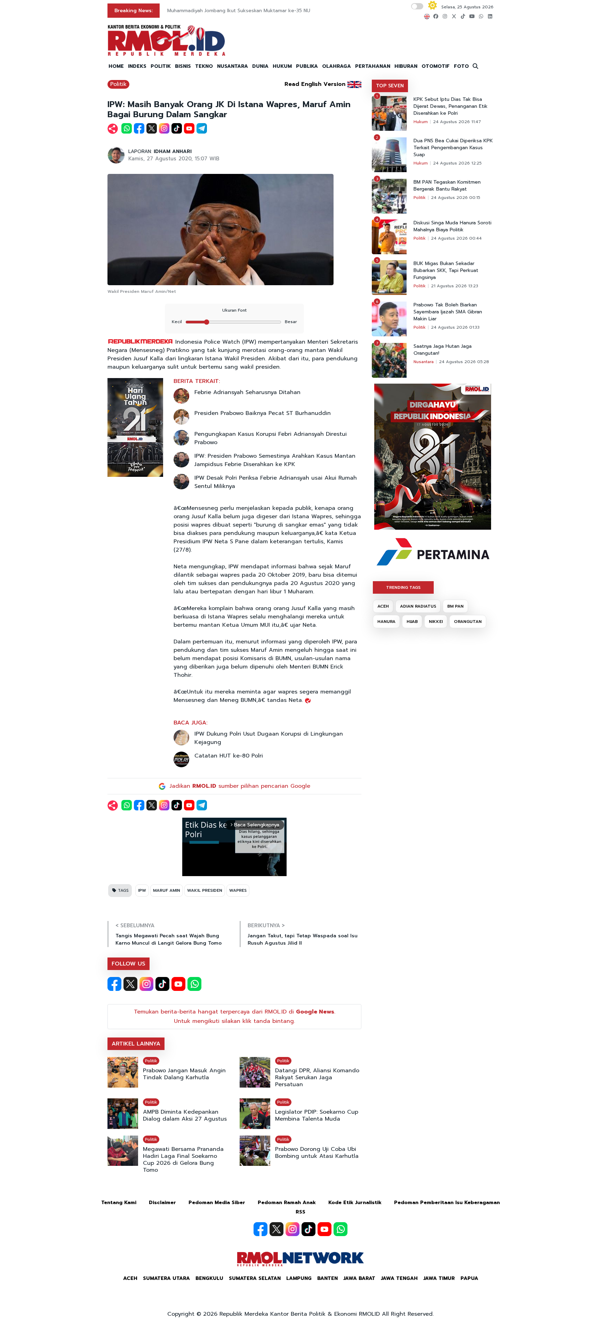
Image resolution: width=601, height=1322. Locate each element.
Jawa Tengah (399, 1278)
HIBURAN (405, 66)
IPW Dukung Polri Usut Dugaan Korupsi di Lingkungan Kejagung (268, 738)
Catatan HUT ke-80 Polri (228, 756)
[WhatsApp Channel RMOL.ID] (194, 984)
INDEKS (137, 66)
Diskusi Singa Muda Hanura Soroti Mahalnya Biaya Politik (452, 226)
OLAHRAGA (336, 66)
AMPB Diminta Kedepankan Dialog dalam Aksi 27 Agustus (185, 1115)
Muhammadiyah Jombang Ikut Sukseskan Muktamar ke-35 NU (238, 11)
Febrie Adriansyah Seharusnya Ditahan (247, 392)
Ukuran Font (234, 310)
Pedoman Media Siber (217, 1202)
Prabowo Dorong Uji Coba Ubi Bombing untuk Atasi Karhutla (317, 1153)
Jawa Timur (439, 1278)
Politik (118, 84)
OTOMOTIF (436, 66)
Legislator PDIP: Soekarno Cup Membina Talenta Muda (316, 1115)
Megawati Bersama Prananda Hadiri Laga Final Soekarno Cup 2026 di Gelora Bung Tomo (183, 1159)
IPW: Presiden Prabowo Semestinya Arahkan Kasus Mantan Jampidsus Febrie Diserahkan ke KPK (274, 460)
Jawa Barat (359, 1278)
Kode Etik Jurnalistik (355, 1202)
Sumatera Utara (166, 1278)
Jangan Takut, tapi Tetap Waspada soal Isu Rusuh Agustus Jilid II (303, 939)
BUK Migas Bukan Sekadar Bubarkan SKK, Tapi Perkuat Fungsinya (446, 270)
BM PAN (455, 606)
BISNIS (183, 66)
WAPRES (238, 890)
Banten (327, 1278)
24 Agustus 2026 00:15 (455, 197)
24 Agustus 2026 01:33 (455, 327)
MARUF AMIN (166, 890)
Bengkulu (209, 1278)
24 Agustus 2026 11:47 (457, 122)
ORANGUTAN (468, 621)
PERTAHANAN (372, 66)
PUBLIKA (307, 66)
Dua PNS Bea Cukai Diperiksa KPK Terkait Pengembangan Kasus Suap (453, 147)
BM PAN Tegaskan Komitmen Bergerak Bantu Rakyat (447, 186)
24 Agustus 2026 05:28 (464, 362)
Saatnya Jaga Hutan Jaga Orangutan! (443, 350)
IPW (142, 890)
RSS (300, 1212)
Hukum (421, 122)
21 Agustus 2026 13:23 (454, 286)
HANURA (386, 621)
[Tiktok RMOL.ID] (162, 984)
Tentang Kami (118, 1202)
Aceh (130, 1278)
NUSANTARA (232, 66)
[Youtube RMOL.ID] (178, 984)
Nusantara (424, 362)
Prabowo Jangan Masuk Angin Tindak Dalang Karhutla (184, 1074)
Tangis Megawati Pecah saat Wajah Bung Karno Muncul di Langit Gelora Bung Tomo (168, 939)
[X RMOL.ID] (130, 984)
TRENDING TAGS (403, 587)
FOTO (461, 66)
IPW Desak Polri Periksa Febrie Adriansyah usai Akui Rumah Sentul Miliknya (275, 482)
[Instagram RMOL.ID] (146, 984)
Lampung (299, 1278)
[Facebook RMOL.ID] (114, 984)
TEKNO (204, 66)
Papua (469, 1278)
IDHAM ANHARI (173, 151)
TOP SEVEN (390, 85)
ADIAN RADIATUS (418, 606)
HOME (116, 66)
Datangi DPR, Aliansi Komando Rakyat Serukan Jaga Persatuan (317, 1077)
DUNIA (260, 66)
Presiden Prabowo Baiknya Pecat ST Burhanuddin (262, 413)
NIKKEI (436, 621)
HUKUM (282, 66)
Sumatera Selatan (255, 1278)
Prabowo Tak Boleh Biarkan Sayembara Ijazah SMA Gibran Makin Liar (448, 312)
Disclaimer (162, 1202)
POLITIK (161, 66)
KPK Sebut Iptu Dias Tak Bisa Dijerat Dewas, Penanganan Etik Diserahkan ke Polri (451, 106)
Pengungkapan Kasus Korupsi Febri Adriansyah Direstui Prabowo (270, 438)
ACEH (383, 606)
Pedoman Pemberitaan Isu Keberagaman (447, 1202)
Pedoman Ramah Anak (287, 1202)
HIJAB (412, 621)
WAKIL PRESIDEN (204, 890)
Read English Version (315, 84)
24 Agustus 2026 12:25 (457, 163)
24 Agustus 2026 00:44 (456, 238)
